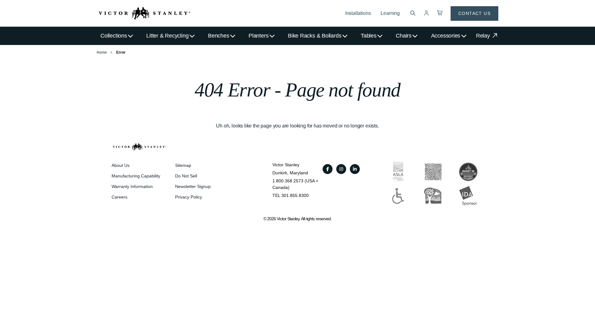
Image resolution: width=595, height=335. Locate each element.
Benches (218, 36)
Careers (119, 196)
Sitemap (183, 165)
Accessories (446, 36)
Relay (483, 36)
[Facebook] (328, 169)
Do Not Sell (186, 175)
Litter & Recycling (167, 36)
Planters (258, 36)
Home (102, 52)
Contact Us (474, 13)
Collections (113, 36)
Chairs (404, 36)
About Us (121, 165)
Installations (358, 13)
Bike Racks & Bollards (314, 36)
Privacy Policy (188, 196)
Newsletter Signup (193, 186)
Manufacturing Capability (136, 175)
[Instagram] (341, 169)
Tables (369, 36)
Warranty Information (132, 186)
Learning (390, 13)
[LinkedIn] (355, 169)
